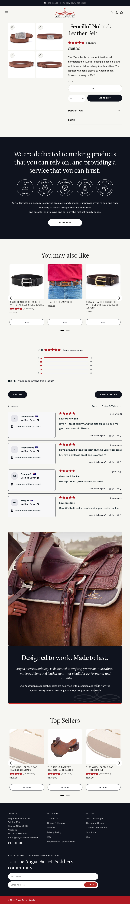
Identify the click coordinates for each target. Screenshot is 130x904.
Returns (51, 827)
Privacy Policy (54, 832)
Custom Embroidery (96, 827)
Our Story (91, 832)
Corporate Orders (95, 823)
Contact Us (52, 818)
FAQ (49, 836)
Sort (94, 406)
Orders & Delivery (56, 823)
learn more (65, 223)
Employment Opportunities (61, 841)
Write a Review (112, 395)
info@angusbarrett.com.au (24, 837)
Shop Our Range (94, 818)
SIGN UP (91, 885)
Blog (88, 836)
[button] (6, 12)
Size (71, 81)
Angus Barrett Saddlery (26, 900)
